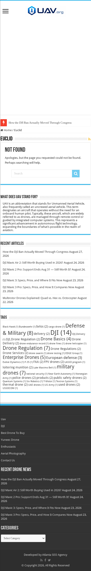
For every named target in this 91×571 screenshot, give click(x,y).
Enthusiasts (8, 446)
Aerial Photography (13, 453)
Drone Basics (56, 338)
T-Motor (49, 381)
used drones (69, 384)
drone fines (57, 343)
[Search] (76, 173)
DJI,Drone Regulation (23, 339)
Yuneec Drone (10, 439)
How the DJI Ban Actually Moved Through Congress (40, 122)
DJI (61, 332)
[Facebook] (45, 560)
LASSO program (75, 362)
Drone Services (15, 353)
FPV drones (54, 362)
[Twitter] (49, 560)
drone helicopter (75, 343)
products (44, 377)
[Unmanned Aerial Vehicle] (45, 10)
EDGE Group (73, 353)
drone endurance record (34, 343)
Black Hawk (10, 326)
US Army (51, 384)
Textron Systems (66, 381)
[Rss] (41, 560)
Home (7, 130)
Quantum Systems (14, 381)
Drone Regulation (26, 348)
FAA (38, 362)
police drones (24, 377)
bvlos (42, 326)
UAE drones (36, 384)
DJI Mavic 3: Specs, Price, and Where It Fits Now (32, 280)
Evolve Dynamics (13, 362)
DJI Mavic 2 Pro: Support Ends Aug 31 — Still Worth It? (37, 269)
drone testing (56, 353)
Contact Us (8, 460)
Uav (3, 419)
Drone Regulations (66, 349)
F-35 (29, 362)
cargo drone (57, 326)
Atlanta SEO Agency (54, 554)
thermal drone (15, 384)
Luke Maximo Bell (44, 367)
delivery (42, 333)
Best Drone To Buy (13, 433)
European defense (64, 357)
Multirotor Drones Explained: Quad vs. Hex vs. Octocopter (40, 298)
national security (36, 373)
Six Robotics (35, 381)
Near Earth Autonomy (61, 373)
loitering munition (18, 367)
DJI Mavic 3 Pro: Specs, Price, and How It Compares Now (38, 287)
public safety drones (70, 377)
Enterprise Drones (24, 357)
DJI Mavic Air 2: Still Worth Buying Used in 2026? (33, 262)
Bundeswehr (27, 326)
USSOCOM (10, 388)
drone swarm (37, 353)
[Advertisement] (45, 69)
